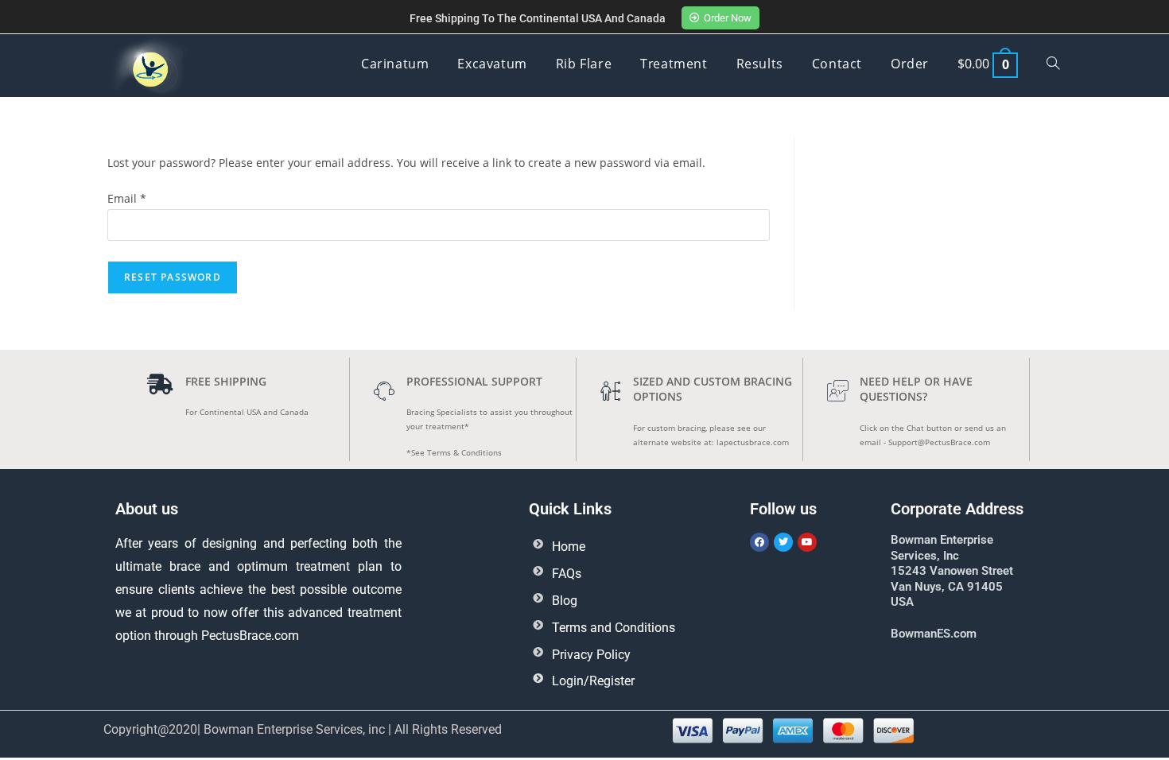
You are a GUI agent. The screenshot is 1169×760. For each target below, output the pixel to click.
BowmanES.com (934, 633)
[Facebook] (759, 542)
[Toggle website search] (1053, 63)
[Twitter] (783, 542)
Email (126, 198)
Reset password (172, 277)
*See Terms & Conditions (454, 452)
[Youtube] (807, 542)
